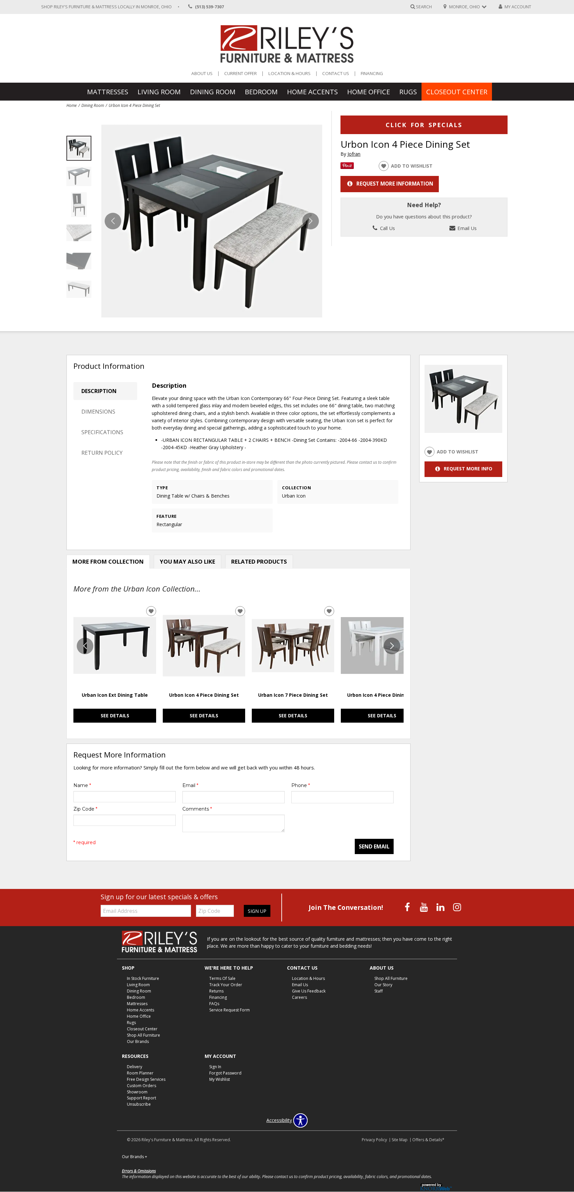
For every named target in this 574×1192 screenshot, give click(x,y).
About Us (202, 73)
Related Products (259, 561)
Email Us (466, 228)
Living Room (159, 91)
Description (99, 391)
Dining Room (213, 91)
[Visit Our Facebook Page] (408, 907)
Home (71, 105)
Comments (197, 809)
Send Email (374, 846)
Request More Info (468, 469)
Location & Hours (289, 73)
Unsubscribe (139, 1104)
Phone (300, 785)
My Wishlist (219, 1079)
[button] (310, 221)
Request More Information (394, 183)
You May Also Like (187, 561)
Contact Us (335, 73)
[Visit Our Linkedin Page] (441, 907)
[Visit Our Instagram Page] (457, 907)
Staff (378, 991)
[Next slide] (392, 646)
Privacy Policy (374, 1140)
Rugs (408, 91)
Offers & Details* (428, 1140)
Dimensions (98, 411)
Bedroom (261, 91)
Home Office (368, 91)
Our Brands (138, 1041)
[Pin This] (347, 167)
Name (82, 785)
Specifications (102, 432)
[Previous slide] (85, 646)
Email (190, 785)
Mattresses (107, 91)
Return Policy (102, 452)
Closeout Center (456, 91)
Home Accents (312, 91)
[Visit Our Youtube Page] (424, 907)
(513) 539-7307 (209, 7)
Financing (372, 73)
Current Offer (240, 73)
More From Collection (108, 561)
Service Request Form (229, 1010)
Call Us (387, 228)
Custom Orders (141, 1085)
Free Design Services (146, 1079)
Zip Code (85, 809)
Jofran (353, 153)
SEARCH (424, 6)
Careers (299, 997)
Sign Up (257, 911)
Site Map (400, 1140)
